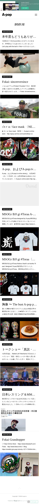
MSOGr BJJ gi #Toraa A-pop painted (19, 214)
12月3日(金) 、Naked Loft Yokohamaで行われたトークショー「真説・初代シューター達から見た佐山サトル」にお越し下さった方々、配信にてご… (19, 356)
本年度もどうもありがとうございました (19, 36)
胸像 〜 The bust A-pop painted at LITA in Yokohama (19, 304)
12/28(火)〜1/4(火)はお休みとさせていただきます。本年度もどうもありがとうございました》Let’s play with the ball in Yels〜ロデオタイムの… (18, 43)
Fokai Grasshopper (13, 439)
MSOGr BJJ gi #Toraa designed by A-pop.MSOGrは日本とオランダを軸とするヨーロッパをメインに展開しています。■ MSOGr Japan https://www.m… (19, 221)
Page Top (19, 489)
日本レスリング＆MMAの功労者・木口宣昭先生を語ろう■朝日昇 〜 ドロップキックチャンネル (19, 394)
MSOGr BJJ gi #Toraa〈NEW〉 (19, 259)
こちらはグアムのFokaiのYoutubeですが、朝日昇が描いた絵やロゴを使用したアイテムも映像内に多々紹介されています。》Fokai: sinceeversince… (19, 89)
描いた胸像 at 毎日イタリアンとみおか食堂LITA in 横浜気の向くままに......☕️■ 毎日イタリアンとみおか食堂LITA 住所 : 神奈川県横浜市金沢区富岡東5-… (19, 311)
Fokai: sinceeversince (15, 81)
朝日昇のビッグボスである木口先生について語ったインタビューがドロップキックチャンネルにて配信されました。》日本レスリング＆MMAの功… (19, 401)
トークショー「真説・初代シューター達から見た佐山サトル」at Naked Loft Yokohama (19, 349)
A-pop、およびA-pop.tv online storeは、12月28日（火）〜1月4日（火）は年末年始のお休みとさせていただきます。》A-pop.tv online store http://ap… (19, 176)
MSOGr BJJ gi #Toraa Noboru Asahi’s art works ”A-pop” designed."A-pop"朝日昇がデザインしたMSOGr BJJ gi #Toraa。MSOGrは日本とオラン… (19, 266)
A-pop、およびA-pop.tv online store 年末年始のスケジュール (19, 169)
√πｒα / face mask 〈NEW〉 (19, 126)
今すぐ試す (25, 8)
